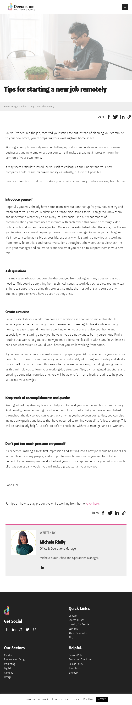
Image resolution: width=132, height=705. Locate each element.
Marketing (9, 664)
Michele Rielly (52, 542)
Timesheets (75, 668)
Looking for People (79, 624)
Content (8, 672)
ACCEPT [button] (102, 699)
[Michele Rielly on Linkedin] (42, 567)
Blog (14, 106)
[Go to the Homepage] (7, 614)
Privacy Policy (76, 655)
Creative (8, 655)
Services (73, 628)
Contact (73, 615)
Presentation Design (15, 659)
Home (7, 106)
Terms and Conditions (80, 659)
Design (8, 677)
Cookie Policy (76, 664)
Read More (89, 699)
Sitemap (73, 672)
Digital (7, 668)
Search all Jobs (76, 620)
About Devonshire (78, 633)
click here (92, 503)
